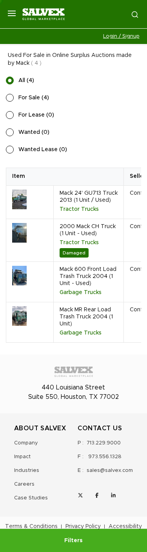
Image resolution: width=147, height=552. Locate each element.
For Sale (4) (33, 98)
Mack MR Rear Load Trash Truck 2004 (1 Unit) (86, 317)
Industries (26, 470)
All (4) (26, 80)
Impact (22, 456)
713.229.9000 (104, 443)
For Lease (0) (36, 115)
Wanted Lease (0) (42, 149)
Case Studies (31, 498)
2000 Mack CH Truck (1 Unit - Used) (88, 230)
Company (26, 443)
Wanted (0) (33, 132)
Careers (24, 484)
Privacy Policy (83, 526)
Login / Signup (121, 36)
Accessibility (125, 526)
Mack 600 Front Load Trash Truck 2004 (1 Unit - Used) (88, 276)
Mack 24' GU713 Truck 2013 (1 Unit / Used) (89, 196)
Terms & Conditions (31, 526)
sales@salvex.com (110, 470)
